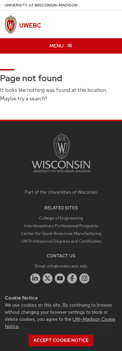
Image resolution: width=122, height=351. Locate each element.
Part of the (61, 192)
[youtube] (60, 278)
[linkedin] (35, 278)
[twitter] (48, 278)
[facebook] (72, 278)
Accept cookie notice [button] (61, 340)
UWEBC (30, 25)
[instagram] (84, 278)
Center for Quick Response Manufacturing (61, 233)
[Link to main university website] (61, 173)
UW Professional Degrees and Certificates (61, 241)
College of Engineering (61, 218)
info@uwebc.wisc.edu (67, 266)
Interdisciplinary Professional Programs (61, 225)
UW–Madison (41, 5)
